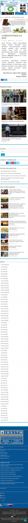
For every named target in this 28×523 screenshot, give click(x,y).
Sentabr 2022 (4, 373)
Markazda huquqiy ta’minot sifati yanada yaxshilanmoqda (13, 175)
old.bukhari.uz (3, 488)
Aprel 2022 (3, 385)
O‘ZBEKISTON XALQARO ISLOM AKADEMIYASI (11, 476)
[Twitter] (10, 163)
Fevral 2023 (3, 362)
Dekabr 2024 (3, 311)
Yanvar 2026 (3, 280)
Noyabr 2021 (3, 397)
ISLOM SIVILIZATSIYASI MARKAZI (8, 474)
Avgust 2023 (3, 348)
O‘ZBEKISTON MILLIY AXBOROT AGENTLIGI (10, 470)
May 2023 (3, 355)
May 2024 (3, 327)
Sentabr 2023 (4, 345)
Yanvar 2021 (3, 420)
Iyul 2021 (3, 406)
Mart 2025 (3, 304)
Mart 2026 (3, 276)
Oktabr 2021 (3, 399)
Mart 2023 (3, 359)
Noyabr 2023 (3, 341)
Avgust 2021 (3, 403)
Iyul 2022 (3, 378)
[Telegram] (18, 163)
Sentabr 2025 (4, 290)
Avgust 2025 (3, 292)
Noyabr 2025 (3, 285)
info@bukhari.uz (3, 455)
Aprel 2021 (3, 413)
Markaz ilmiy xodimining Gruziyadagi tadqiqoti (13, 121)
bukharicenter (3, 456)
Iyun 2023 (3, 352)
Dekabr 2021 (3, 394)
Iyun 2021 (3, 408)
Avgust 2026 (3, 264)
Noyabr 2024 (3, 313)
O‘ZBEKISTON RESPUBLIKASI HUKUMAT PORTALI (12, 468)
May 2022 (3, 383)
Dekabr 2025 (3, 283)
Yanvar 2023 (3, 364)
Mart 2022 (3, 387)
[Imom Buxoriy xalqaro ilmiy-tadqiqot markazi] (14, 1)
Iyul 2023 (3, 350)
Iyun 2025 (3, 297)
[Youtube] (12, 163)
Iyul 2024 (3, 322)
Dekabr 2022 (3, 366)
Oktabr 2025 (3, 287)
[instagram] (15, 163)
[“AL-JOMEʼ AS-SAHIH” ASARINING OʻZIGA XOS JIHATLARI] (4, 199)
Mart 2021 (3, 415)
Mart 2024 (3, 332)
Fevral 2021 (3, 417)
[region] (14, 9)
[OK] (21, 163)
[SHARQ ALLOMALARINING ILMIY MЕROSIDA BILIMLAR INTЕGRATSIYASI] (4, 254)
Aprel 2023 (3, 357)
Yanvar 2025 (3, 308)
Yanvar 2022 (3, 392)
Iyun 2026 (3, 269)
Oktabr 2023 (3, 343)
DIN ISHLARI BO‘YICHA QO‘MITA (7, 472)
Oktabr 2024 (3, 315)
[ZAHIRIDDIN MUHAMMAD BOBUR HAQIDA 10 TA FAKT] (4, 236)
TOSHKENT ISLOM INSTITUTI (7, 480)
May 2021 (3, 410)
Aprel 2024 (3, 329)
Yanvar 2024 (3, 336)
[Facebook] (7, 163)
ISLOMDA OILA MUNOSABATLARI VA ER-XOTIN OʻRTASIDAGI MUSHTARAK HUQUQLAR (18, 223)
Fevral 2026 (3, 278)
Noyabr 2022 (3, 369)
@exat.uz (8, 456)
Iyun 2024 (3, 325)
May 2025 (3, 299)
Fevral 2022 (3, 390)
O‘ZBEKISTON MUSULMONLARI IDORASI (9, 478)
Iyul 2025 (3, 294)
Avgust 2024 (3, 320)
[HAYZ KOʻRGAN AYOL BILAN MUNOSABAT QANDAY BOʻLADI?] (4, 242)
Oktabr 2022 (3, 371)
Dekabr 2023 (3, 338)
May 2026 (3, 271)
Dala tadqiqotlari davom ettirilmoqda (10, 104)
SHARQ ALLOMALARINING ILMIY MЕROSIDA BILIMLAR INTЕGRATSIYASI (16, 254)
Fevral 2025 (3, 306)
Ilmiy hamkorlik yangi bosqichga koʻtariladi (10, 181)
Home (1, 17)
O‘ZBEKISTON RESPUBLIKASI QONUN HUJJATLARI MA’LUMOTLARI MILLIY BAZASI (12, 483)
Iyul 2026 (3, 267)
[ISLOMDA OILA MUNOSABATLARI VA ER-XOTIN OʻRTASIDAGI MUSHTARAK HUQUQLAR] (4, 223)
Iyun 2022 (3, 380)
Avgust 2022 (3, 376)
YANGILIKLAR (7, 17)
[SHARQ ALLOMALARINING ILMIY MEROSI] (4, 248)
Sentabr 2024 (4, 318)
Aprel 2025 (3, 301)
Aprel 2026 (3, 273)
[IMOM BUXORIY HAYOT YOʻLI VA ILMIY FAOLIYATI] (4, 229)
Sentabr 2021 (4, 401)
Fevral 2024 (3, 334)
